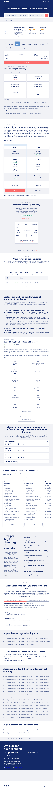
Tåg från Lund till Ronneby (9, 705)
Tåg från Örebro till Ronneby (26, 714)
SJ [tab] (26, 477)
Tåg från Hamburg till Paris (25, 638)
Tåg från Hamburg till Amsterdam (11, 685)
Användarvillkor (33, 786)
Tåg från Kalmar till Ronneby (41, 711)
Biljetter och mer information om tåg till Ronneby (14, 661)
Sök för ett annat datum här (26, 241)
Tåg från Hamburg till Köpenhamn (11, 638)
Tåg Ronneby (14, 739)
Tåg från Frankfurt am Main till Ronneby (12, 702)
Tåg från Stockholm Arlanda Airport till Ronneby (30, 705)
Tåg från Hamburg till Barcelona (26, 682)
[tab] (10, 47)
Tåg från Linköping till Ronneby (26, 711)
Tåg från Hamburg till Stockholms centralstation (14, 688)
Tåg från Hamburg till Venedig (26, 688)
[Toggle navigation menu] (48, 2)
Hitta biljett (15, 79)
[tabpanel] (26, 504)
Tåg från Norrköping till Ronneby (27, 708)
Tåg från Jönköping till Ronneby (10, 711)
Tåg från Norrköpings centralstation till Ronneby (30, 717)
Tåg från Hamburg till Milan (9, 682)
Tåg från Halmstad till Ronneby (10, 708)
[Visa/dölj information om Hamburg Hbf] (47, 613)
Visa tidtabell (15, 96)
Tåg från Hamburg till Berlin (25, 685)
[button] (31, 15)
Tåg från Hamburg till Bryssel (41, 691)
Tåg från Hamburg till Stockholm (27, 644)
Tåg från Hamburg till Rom (40, 679)
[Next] (47, 43)
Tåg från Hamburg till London (41, 676)
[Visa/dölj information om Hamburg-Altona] (47, 619)
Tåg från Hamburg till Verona (10, 644)
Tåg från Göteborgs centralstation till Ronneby (30, 702)
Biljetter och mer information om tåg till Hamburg (36, 657)
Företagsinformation (23, 786)
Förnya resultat (25, 218)
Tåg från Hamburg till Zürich (10, 694)
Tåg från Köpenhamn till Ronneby (11, 700)
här (36, 250)
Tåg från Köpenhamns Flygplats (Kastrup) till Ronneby (16, 714)
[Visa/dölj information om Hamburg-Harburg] (47, 625)
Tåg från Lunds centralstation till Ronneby (13, 717)
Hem (5, 739)
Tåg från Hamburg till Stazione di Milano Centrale (31, 691)
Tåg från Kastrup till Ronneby (41, 730)
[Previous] (7, 273)
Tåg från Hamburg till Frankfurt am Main (13, 697)
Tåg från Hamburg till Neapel (26, 694)
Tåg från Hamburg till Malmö (10, 641)
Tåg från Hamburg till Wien (9, 691)
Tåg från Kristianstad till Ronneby (42, 714)
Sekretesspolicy (43, 786)
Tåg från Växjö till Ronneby (40, 708)
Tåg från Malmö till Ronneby (25, 700)
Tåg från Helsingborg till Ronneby (42, 705)
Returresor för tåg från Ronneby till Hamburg (13, 657)
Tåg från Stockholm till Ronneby (26, 697)
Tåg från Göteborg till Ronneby (42, 697)
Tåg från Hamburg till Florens (41, 688)
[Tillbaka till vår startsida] (6, 2)
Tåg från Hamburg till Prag (40, 694)
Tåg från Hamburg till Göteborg (42, 638)
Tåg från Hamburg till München (26, 641)
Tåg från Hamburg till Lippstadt (42, 641)
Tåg (9, 739)
